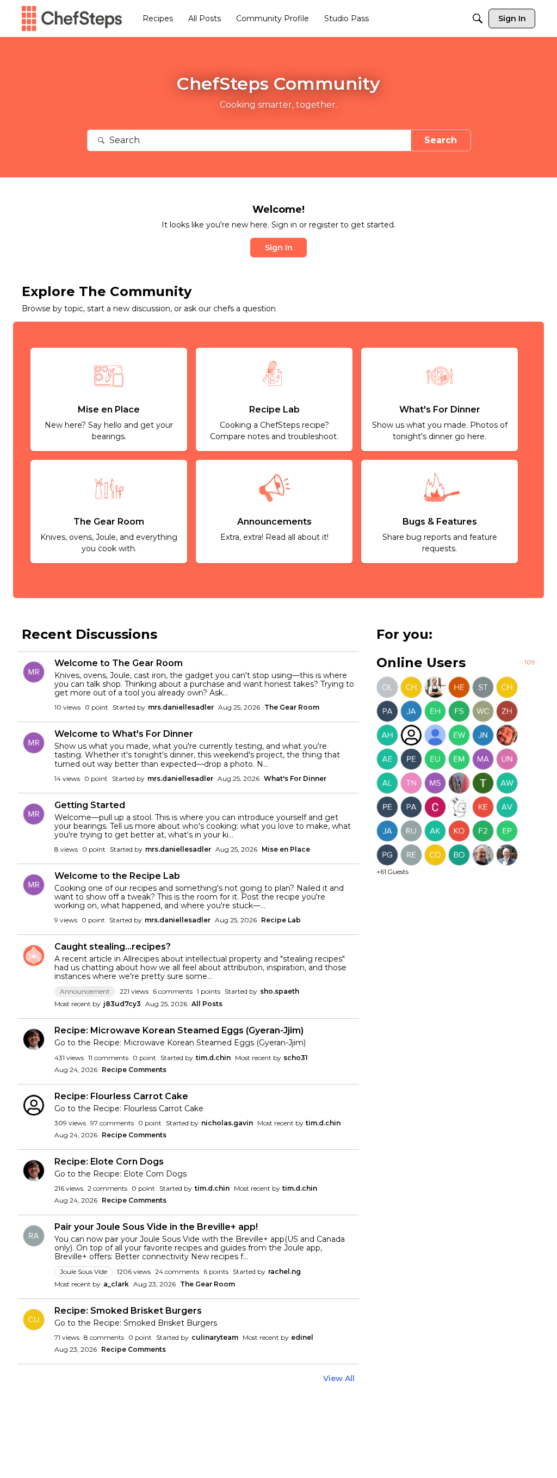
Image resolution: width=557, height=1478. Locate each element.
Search (440, 140)
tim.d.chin (213, 1058)
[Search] (477, 18)
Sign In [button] (279, 248)
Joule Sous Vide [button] (83, 1271)
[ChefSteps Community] (72, 18)
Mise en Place (286, 849)
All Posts (206, 1004)
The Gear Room (291, 707)
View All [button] (339, 1378)
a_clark (116, 1284)
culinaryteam (214, 1337)
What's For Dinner (295, 778)
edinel (302, 1337)
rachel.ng (284, 1271)
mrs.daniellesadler (181, 707)
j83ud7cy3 (122, 1004)
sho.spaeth (279, 991)
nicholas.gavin (227, 1123)
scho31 (295, 1058)
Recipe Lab (281, 920)
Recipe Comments (134, 1070)
